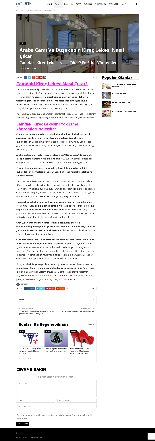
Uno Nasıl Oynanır (119, 93)
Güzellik (88, 4)
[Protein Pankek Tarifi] (106, 104)
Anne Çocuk (100, 4)
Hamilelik (68, 4)
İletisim (19, 433)
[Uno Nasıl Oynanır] (106, 95)
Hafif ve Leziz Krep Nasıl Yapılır (124, 111)
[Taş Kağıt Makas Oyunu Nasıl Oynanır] (106, 86)
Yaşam (58, 4)
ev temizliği (24, 284)
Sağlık (49, 4)
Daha (123, 4)
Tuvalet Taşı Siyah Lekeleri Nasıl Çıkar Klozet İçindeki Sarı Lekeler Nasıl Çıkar (36, 312)
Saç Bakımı (113, 4)
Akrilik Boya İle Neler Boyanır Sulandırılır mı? (76, 311)
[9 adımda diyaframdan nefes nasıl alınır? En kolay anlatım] (56, 338)
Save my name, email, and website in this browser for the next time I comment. (54, 417)
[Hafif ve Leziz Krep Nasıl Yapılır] (106, 113)
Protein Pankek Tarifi (121, 102)
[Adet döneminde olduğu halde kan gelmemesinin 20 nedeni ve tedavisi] (31, 338)
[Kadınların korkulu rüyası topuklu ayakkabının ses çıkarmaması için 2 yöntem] (82, 338)
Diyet (78, 4)
